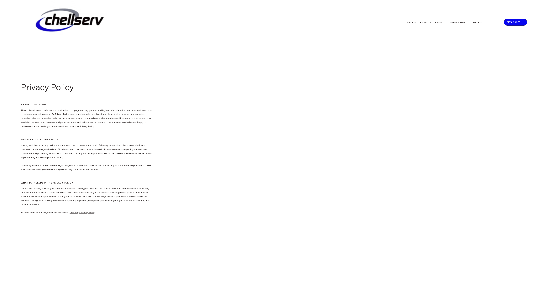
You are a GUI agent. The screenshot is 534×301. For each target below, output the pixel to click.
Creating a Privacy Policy (82, 212)
